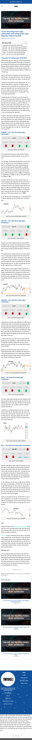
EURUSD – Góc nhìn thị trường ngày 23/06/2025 (15, 47)
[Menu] (2, 6)
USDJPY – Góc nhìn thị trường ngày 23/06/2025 (15, 49)
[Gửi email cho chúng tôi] (18, 736)
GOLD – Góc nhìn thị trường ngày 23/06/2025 (14, 52)
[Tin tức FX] (16, 6)
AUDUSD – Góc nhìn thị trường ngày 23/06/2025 (15, 50)
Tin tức (24, 675)
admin (13, 38)
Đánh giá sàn (24, 678)
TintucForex (4, 688)
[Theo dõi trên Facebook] (13, 736)
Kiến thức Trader (24, 680)
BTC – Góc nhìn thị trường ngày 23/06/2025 (14, 54)
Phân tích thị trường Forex (19, 573)
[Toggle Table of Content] (25, 43)
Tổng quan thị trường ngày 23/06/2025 (12, 45)
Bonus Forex (24, 683)
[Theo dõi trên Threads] (16, 736)
